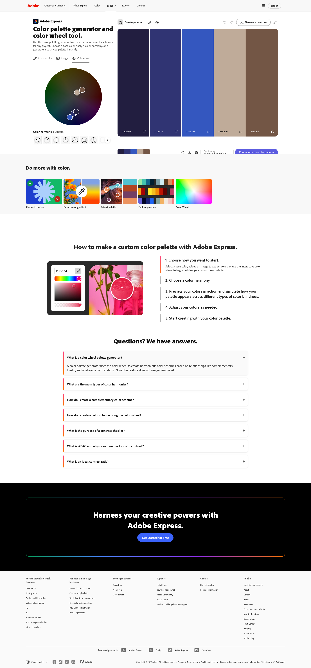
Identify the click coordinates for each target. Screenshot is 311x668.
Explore (126, 5)
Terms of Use (192, 662)
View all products (33, 627)
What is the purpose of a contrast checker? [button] (96, 431)
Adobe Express (80, 5)
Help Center (162, 585)
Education (117, 585)
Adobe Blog (249, 638)
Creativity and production (80, 603)
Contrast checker (35, 207)
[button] (263, 6)
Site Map (266, 662)
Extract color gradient (75, 207)
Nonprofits (117, 589)
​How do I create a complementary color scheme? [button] (100, 400)
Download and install (166, 589)
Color (97, 5)
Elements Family (33, 617)
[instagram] (60, 662)
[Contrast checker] (149, 22)
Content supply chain (78, 593)
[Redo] (232, 22)
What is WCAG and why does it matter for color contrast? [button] (105, 446)
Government (118, 594)
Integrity (247, 628)
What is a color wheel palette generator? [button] (94, 357)
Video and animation (35, 603)
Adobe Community (165, 594)
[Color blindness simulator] (157, 22)
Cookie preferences (209, 662)
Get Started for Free (155, 538)
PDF (28, 607)
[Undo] (224, 22)
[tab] (42, 58)
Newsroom (248, 604)
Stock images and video (36, 622)
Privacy (181, 662)
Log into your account (253, 585)
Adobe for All (249, 633)
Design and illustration (36, 598)
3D (27, 612)
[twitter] (67, 662)
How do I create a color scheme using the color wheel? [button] (104, 415)
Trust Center (249, 623)
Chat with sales (207, 585)
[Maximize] (275, 22)
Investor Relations (252, 614)
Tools (110, 5)
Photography (31, 593)
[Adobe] (33, 5)
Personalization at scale (79, 588)
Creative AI (31, 588)
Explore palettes (147, 207)
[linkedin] (73, 662)
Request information (209, 589)
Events (246, 599)
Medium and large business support (172, 604)
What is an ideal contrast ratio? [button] (88, 461)
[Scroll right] (107, 140)
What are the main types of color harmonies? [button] (97, 384)
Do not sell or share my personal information (240, 662)
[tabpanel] (73, 104)
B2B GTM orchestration (79, 607)
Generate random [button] (256, 22)
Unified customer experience (82, 598)
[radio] (37, 140)
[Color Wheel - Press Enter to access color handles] (73, 96)
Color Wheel (182, 207)
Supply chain (249, 619)
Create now (44, 191)
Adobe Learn (162, 599)
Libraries (141, 5)
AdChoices (280, 662)
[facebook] (54, 662)
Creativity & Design (53, 5)
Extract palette (108, 207)
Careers (247, 594)
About (246, 589)
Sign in (274, 5)
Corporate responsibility (254, 609)
